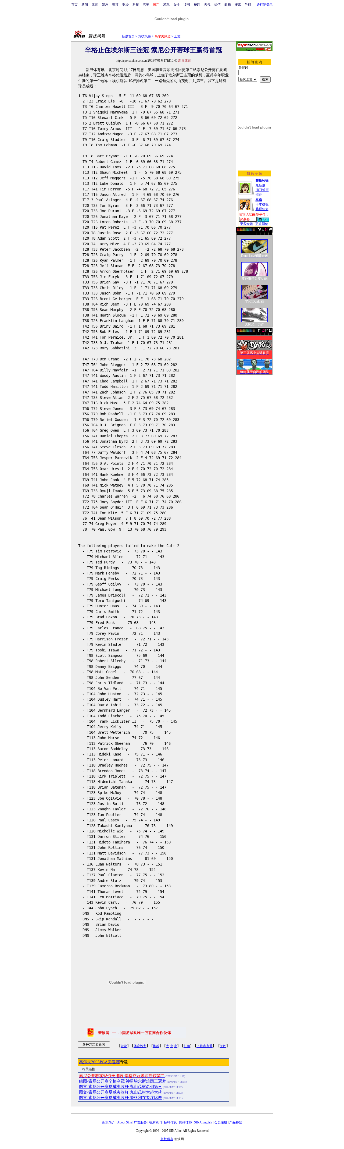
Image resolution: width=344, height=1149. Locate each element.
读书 (187, 4)
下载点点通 (204, 1046)
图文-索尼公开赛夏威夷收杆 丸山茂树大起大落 (120, 1092)
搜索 (238, 4)
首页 (74, 4)
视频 (115, 4)
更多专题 (246, 224)
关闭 (223, 1046)
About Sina (124, 1122)
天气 (207, 4)
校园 (197, 4)
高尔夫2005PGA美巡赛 (99, 1062)
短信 (217, 4)
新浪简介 (108, 1122)
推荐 (156, 1046)
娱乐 (105, 4)
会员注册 (220, 1122)
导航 (248, 4)
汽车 (146, 4)
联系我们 (155, 1122)
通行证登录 (265, 4)
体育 (95, 4)
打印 (187, 1046)
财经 (125, 4)
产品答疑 (235, 1122)
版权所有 (166, 1139)
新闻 (84, 4)
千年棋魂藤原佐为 (262, 204)
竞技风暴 (144, 36)
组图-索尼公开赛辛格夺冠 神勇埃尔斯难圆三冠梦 (122, 1081)
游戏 (166, 4)
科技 (135, 4)
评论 (124, 1046)
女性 (176, 4)
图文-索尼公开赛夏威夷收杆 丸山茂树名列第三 (120, 1086)
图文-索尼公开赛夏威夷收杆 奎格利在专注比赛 (120, 1097)
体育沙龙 (140, 1046)
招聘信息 (170, 1122)
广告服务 (140, 1122)
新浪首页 (128, 36)
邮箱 (227, 4)
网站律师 (185, 1122)
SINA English (203, 1122)
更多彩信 (261, 224)
